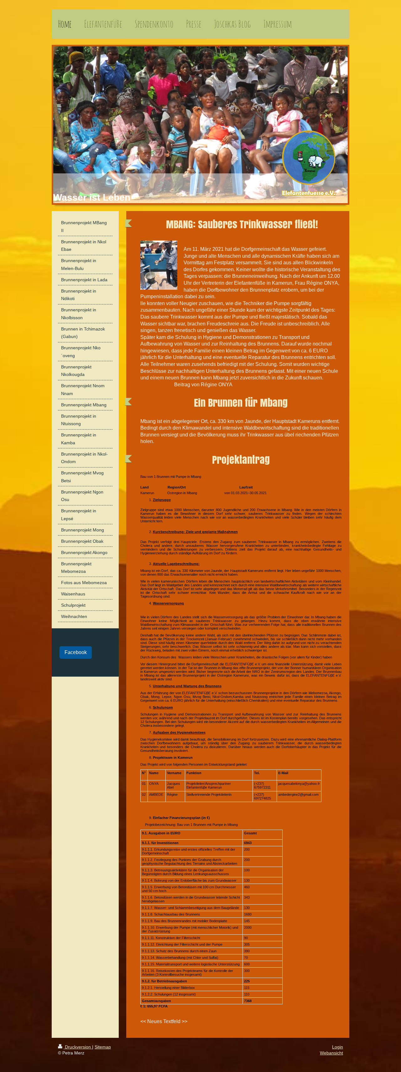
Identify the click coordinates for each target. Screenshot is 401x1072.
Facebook (76, 652)
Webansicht (331, 1052)
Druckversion (78, 1046)
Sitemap (103, 1046)
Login (337, 1046)
